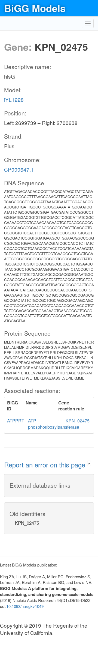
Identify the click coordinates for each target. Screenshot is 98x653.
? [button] (89, 463)
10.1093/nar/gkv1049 (25, 606)
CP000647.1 (19, 169)
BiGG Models (35, 8)
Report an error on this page (45, 464)
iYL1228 (14, 99)
